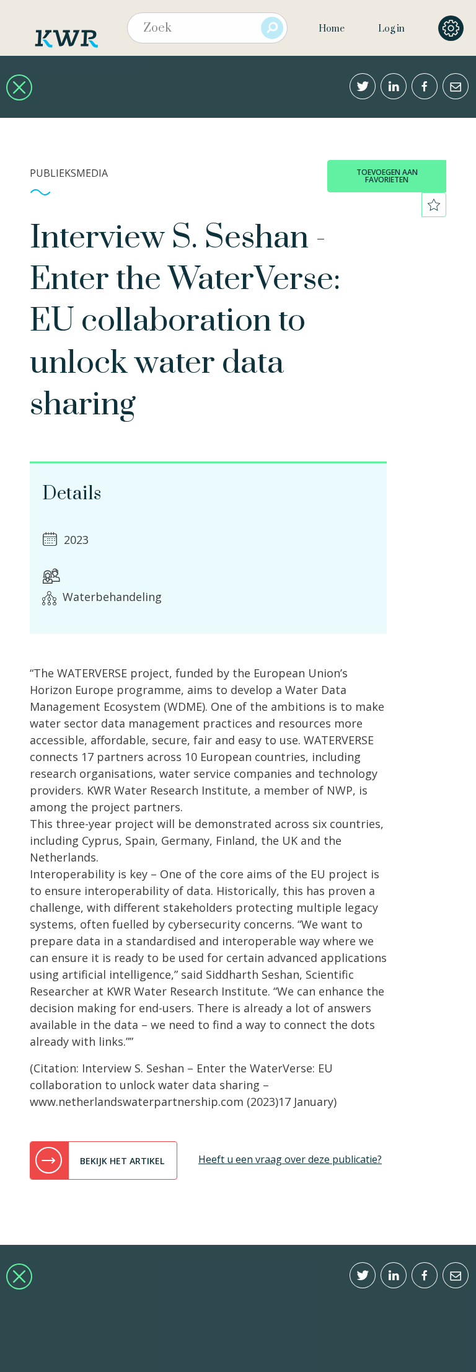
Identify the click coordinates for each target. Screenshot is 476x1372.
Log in (391, 29)
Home (332, 29)
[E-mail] (456, 86)
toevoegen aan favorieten (387, 176)
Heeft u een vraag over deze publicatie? (290, 1159)
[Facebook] (425, 86)
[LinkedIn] (394, 86)
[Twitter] (363, 86)
